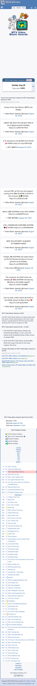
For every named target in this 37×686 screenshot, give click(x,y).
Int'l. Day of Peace (13, 598)
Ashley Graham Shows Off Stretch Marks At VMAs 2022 (19, 365)
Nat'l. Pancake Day (13, 632)
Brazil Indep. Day (13, 515)
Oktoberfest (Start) (13, 575)
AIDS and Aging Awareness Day (17, 580)
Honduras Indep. (13, 554)
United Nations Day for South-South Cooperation (18, 540)
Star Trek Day (12, 523)
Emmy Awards (12, 536)
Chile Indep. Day (13, 583)
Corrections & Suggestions (23, 683)
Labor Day (11, 507)
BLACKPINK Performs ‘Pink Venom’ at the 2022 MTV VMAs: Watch (18, 361)
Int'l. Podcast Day (13, 658)
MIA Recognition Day (14, 567)
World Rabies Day (13, 648)
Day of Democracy (13, 546)
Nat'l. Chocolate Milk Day (15, 634)
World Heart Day (13, 653)
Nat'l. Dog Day (12, 466)
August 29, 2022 (24, 147)
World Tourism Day (13, 637)
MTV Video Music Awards (16, 472)
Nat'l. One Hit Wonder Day (15, 622)
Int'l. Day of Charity (13, 505)
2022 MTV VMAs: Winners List (14, 358)
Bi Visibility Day (13, 609)
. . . (18, 464)
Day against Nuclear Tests (16, 480)
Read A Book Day (13, 513)
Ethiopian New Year (14, 528)
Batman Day (11, 569)
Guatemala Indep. (13, 551)
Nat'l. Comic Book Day (14, 619)
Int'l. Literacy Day (13, 520)
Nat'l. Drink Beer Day (14, 642)
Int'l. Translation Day (14, 661)
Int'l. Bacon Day (12, 502)
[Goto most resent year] (33, 86)
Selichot (10, 577)
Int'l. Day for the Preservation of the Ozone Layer (21, 560)
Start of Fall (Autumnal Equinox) (17, 603)
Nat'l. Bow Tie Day (13, 474)
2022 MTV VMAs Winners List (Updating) (18, 356)
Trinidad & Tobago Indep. (15, 492)
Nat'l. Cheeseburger (14, 585)
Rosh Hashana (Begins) (15, 624)
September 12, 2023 (19, 425)
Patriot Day (11, 534)
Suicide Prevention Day (15, 526)
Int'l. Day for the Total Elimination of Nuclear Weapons (21, 628)
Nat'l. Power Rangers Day (15, 477)
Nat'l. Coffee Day (13, 650)
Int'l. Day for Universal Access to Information (21, 640)
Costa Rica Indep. (13, 544)
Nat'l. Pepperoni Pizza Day (16, 590)
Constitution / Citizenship (15, 572)
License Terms (11, 683)
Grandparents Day (13, 531)
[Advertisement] (18, 56)
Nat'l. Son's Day (12, 645)
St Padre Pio (12, 614)
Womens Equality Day (14, 469)
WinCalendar (13, 2)
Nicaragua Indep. (13, 557)
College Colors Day (14, 497)
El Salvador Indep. (13, 549)
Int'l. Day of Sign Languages (16, 611)
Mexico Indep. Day (13, 564)
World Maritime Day (14, 656)
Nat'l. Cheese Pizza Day (15, 510)
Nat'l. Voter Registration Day (16, 593)
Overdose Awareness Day (16, 489)
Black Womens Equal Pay (15, 596)
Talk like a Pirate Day (14, 588)
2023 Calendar (18, 669)
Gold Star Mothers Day (15, 617)
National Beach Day (14, 487)
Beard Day (11, 499)
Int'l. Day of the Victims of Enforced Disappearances (18, 483)
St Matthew (11, 601)
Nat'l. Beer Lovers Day (14, 518)
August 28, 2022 (18, 423)
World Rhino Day (13, 606)
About (28, 681)
